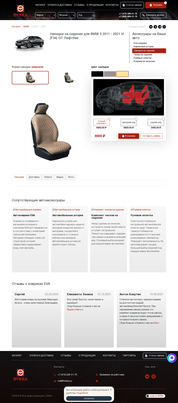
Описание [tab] (19, 177)
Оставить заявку (151, 136)
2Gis (155, 323)
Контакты (112, 5)
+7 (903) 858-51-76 (128, 17)
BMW (26, 27)
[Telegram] (160, 27)
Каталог (40, 5)
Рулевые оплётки (142, 58)
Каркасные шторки (144, 47)
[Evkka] (20, 10)
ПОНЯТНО (89, 398)
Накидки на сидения (144, 51)
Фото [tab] (71, 177)
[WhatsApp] (164, 27)
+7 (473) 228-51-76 (128, 14)
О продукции (95, 5)
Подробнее (82, 392)
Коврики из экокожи (144, 61)
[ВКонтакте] (151, 27)
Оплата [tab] (48, 177)
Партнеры (129, 356)
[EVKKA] (20, 374)
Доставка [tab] (34, 177)
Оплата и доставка (60, 5)
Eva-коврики (140, 43)
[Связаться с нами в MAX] (172, 358)
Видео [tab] (59, 177)
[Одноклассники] (155, 27)
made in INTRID (156, 396)
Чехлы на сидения (143, 55)
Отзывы (79, 5)
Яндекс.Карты (74, 310)
